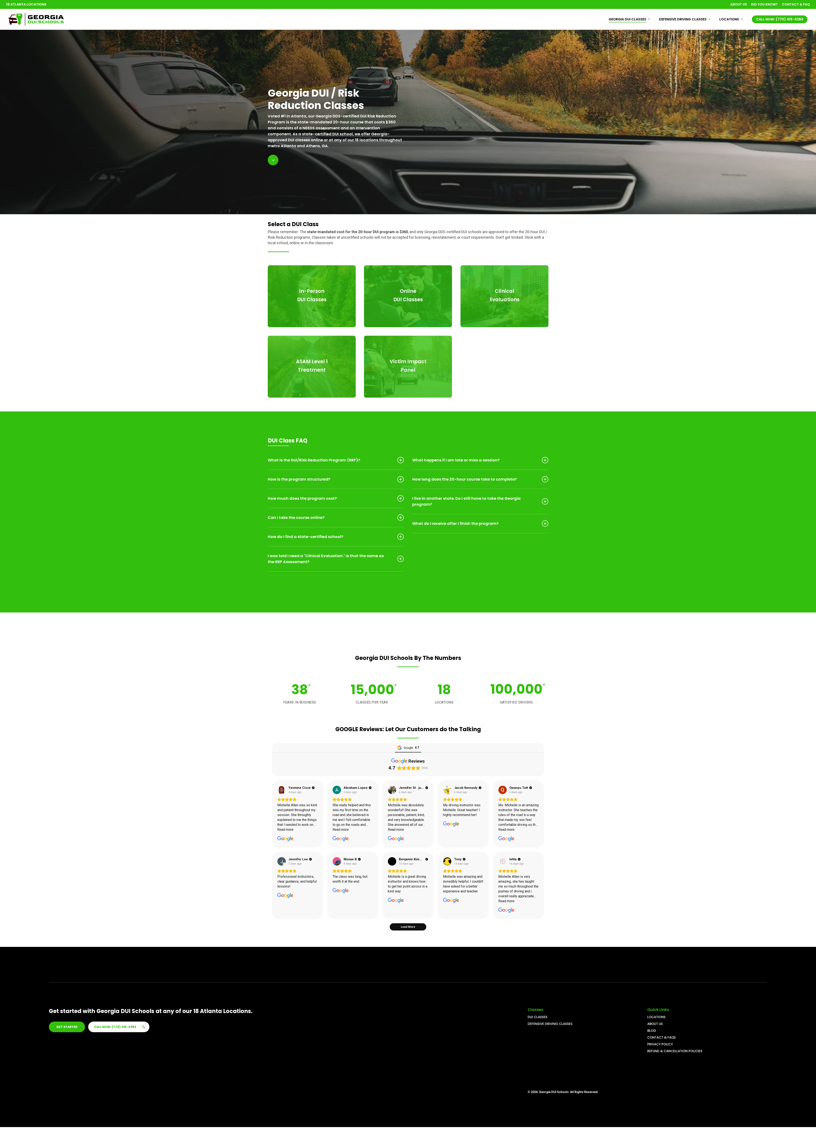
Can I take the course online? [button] (296, 517)
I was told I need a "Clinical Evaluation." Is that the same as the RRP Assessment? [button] (326, 558)
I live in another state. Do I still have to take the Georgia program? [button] (466, 501)
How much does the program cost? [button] (302, 498)
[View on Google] (281, 790)
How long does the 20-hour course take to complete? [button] (464, 479)
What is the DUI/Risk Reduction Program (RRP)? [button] (314, 460)
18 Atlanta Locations (26, 4)
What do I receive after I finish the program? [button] (455, 523)
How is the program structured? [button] (299, 479)
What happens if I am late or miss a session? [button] (456, 460)
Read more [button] (285, 830)
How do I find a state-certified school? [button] (305, 536)
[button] (67, 1027)
